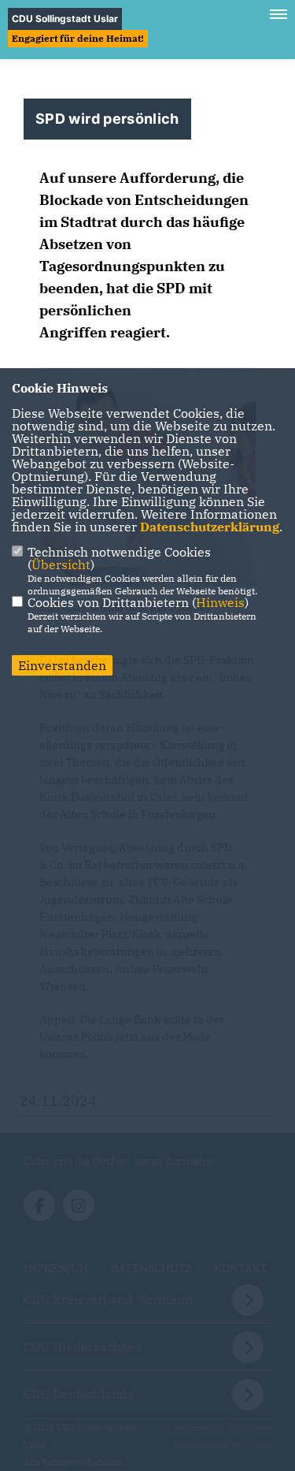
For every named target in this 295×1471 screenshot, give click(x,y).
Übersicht (60, 564)
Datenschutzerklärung (209, 526)
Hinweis (220, 602)
